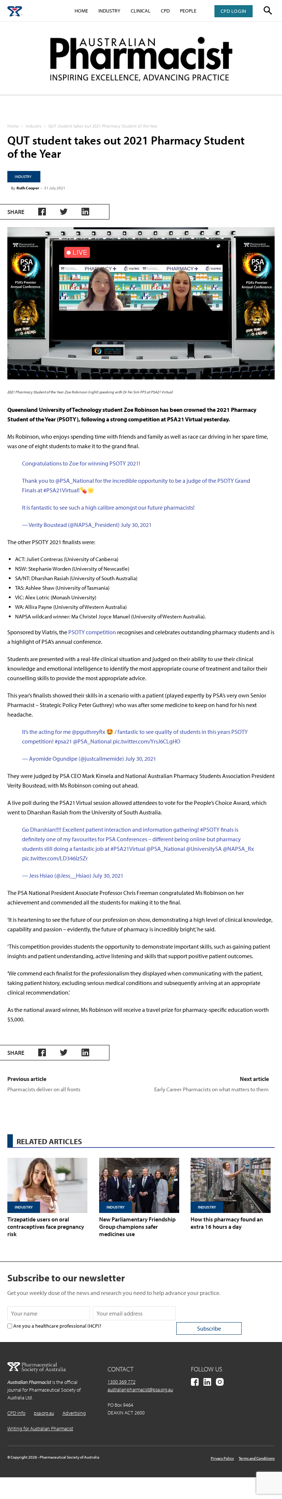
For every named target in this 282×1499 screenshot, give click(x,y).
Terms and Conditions (257, 1458)
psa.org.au (44, 1413)
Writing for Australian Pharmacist (40, 1428)
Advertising (74, 1413)
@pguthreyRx (88, 731)
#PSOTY (210, 829)
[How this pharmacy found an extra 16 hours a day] (233, 1185)
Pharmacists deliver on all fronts (43, 1089)
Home (81, 10)
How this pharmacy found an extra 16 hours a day (227, 1223)
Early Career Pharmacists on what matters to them (211, 1089)
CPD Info (16, 1413)
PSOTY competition (92, 632)
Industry (109, 10)
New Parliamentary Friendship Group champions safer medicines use (137, 1227)
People (188, 10)
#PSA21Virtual (60, 490)
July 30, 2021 (136, 524)
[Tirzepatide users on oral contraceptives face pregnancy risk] (49, 1185)
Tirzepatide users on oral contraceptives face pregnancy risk (45, 1227)
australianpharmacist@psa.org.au (140, 1389)
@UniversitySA (204, 848)
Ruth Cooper (28, 187)
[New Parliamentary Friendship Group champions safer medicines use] (141, 1185)
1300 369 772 (121, 1381)
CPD (165, 10)
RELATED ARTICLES (49, 1141)
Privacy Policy (222, 1458)
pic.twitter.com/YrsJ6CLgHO (146, 741)
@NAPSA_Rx (238, 848)
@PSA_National (74, 480)
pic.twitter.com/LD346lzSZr (55, 858)
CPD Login (233, 11)
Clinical (141, 10)
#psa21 (63, 741)
